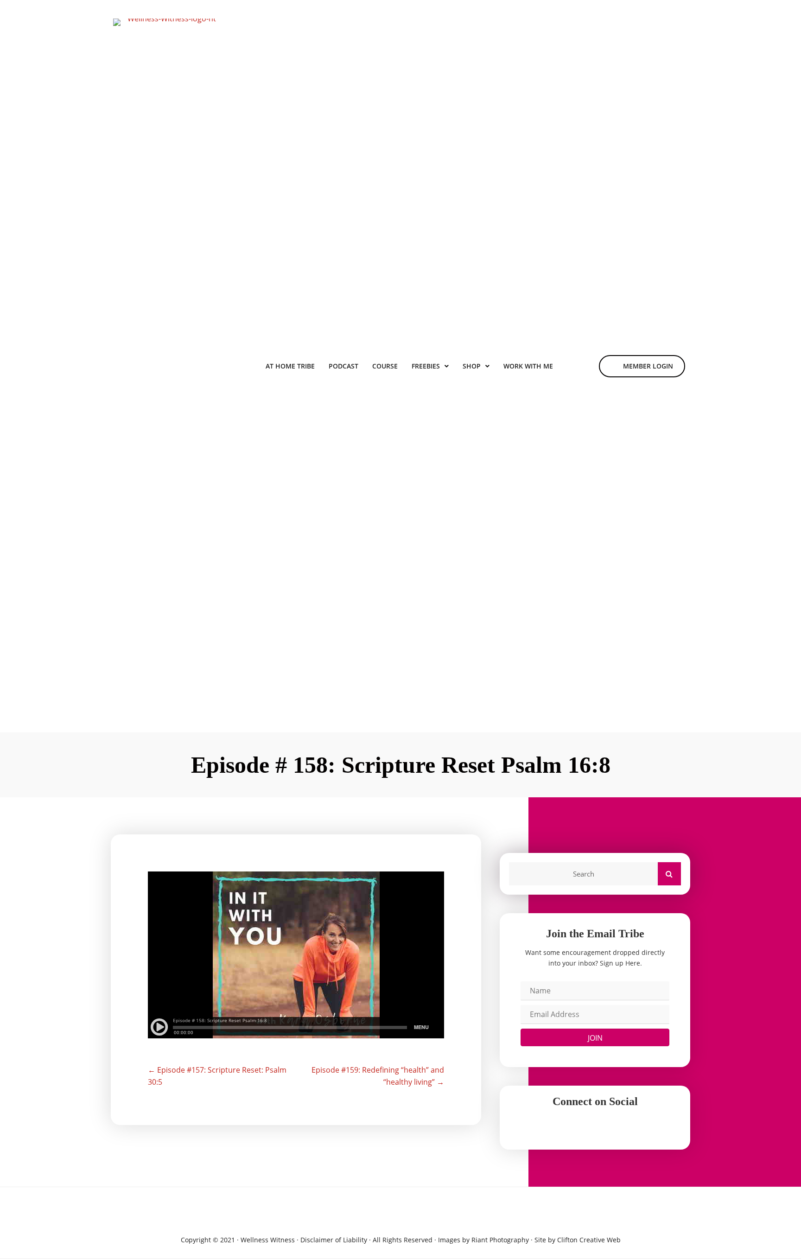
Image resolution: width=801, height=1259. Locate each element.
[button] (595, 1037)
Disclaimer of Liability (333, 1239)
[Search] (669, 873)
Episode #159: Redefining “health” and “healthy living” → (378, 1076)
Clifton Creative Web (589, 1239)
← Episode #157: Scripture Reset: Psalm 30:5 (217, 1076)
